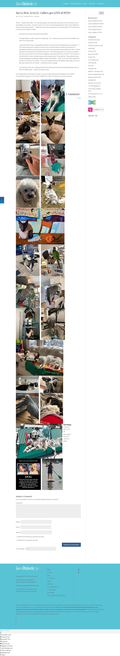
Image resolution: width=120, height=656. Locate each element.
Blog (48, 575)
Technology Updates (94, 89)
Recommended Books (94, 74)
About (49, 569)
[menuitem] (48, 75)
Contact (49, 572)
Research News (93, 77)
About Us (92, 115)
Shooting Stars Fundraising (56, 595)
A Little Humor (92, 40)
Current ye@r (20, 549)
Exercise (90, 51)
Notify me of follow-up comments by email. (31, 537)
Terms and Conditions (24, 618)
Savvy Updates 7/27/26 (95, 32)
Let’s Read (92, 3)
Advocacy (91, 43)
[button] (0, 632)
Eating (90, 48)
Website (18, 532)
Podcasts (91, 68)
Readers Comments (94, 71)
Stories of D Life (93, 83)
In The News (100, 3)
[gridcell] (48, 46)
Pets (30, 16)
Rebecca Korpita (34, 586)
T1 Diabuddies (51, 590)
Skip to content (4, 630)
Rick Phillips (67, 425)
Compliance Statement (24, 622)
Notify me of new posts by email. (28, 540)
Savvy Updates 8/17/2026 (96, 24)
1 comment (36, 16)
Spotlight (91, 80)
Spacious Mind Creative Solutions (26, 582)
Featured (26, 16)
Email (18, 527)
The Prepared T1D (76, 3)
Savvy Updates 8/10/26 (95, 26)
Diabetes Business (94, 45)
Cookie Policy (21, 625)
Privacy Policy (21, 616)
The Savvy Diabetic (31, 576)
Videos (85, 3)
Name (18, 522)
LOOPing (66, 3)
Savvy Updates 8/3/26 (94, 29)
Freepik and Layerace (30, 591)
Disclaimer (20, 620)
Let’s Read (50, 593)
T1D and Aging (92, 86)
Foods (90, 57)
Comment (19, 503)
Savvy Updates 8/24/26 (95, 21)
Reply (79, 98)
